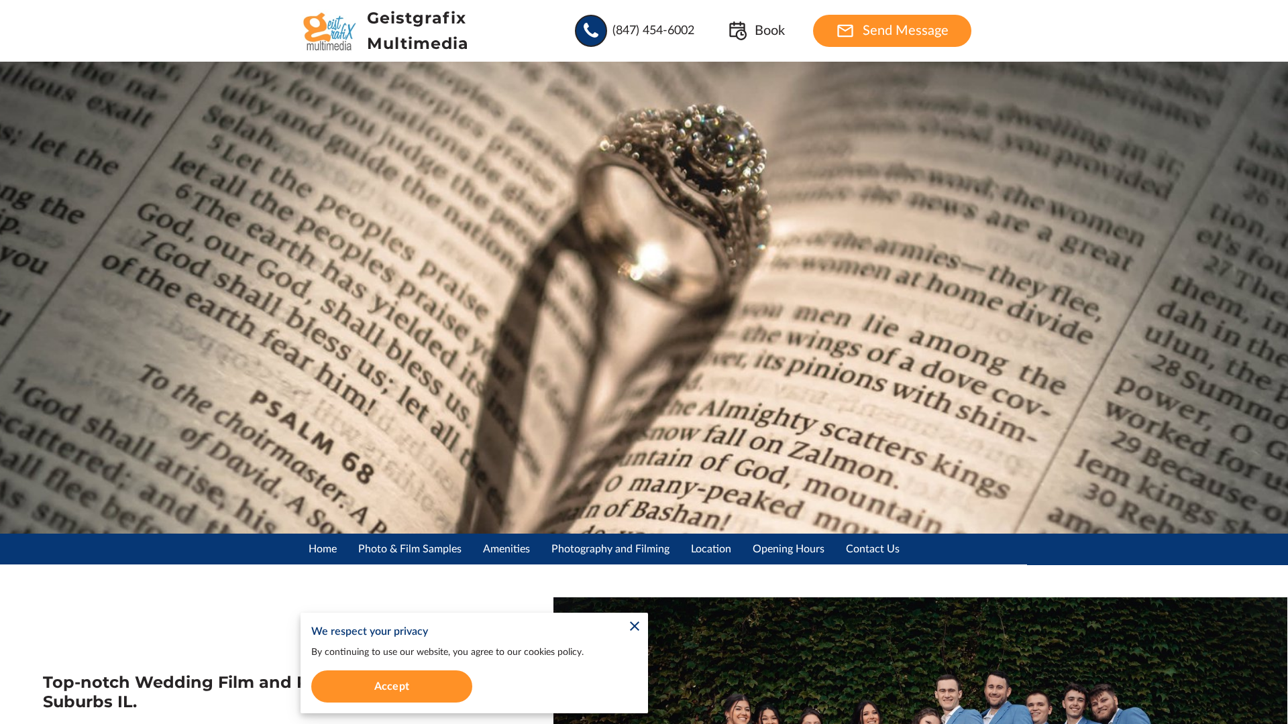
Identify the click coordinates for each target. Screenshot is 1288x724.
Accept (391, 686)
